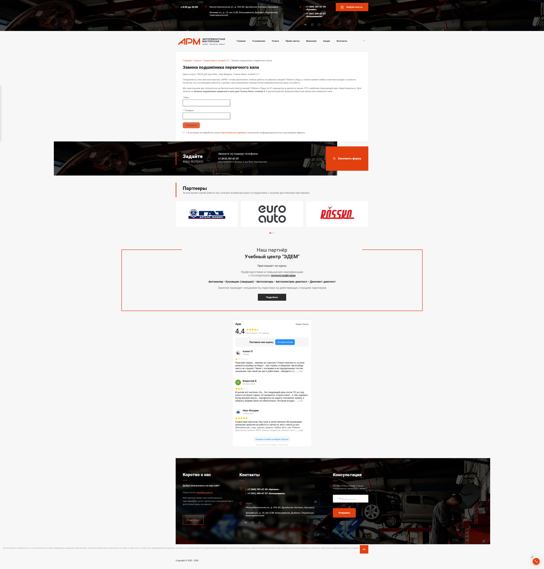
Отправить (191, 125)
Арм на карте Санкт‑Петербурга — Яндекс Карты (272, 445)
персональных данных (233, 132)
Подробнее (272, 297)
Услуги (197, 60)
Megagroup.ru (362, 559)
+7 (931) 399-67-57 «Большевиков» (316, 15)
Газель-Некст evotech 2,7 (216, 60)
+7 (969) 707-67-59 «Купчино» (316, 8)
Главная (187, 60)
